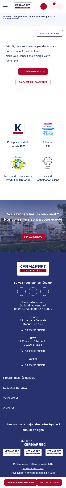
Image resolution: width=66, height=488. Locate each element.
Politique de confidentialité (41, 464)
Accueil (7, 16)
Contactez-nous (33, 236)
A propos (9, 407)
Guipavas (47, 16)
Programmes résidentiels (19, 377)
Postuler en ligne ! (33, 429)
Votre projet (10, 397)
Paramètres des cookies (33, 468)
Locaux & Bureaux (15, 387)
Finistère (35, 16)
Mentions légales (20, 464)
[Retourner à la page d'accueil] (23, 6)
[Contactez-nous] (43, 6)
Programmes (21, 16)
